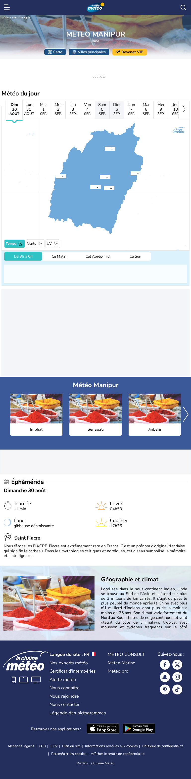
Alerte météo (62, 680)
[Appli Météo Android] (139, 729)
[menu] (8, 7)
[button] (99, 176)
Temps (11, 243)
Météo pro (118, 671)
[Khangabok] (104, 188)
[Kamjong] (131, 173)
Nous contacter (64, 704)
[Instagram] (177, 677)
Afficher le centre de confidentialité (117, 754)
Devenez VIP (132, 51)
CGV (54, 746)
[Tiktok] (177, 689)
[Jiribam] (55, 176)
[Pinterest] (165, 689)
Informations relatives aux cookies (111, 746)
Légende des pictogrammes (77, 713)
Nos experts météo (68, 663)
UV (49, 243)
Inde (14, 17)
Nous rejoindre (64, 696)
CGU (42, 746)
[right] (184, 110)
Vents (31, 243)
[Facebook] (165, 665)
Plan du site (71, 746)
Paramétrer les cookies (68, 754)
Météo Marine (121, 663)
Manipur (25, 17)
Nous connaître (64, 688)
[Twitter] (177, 665)
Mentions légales (21, 746)
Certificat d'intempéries (72, 671)
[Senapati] (105, 148)
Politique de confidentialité (162, 746)
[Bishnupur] (90, 187)
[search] (183, 7)
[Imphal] (100, 177)
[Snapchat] (165, 677)
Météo (5, 17)
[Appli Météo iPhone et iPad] (103, 729)
